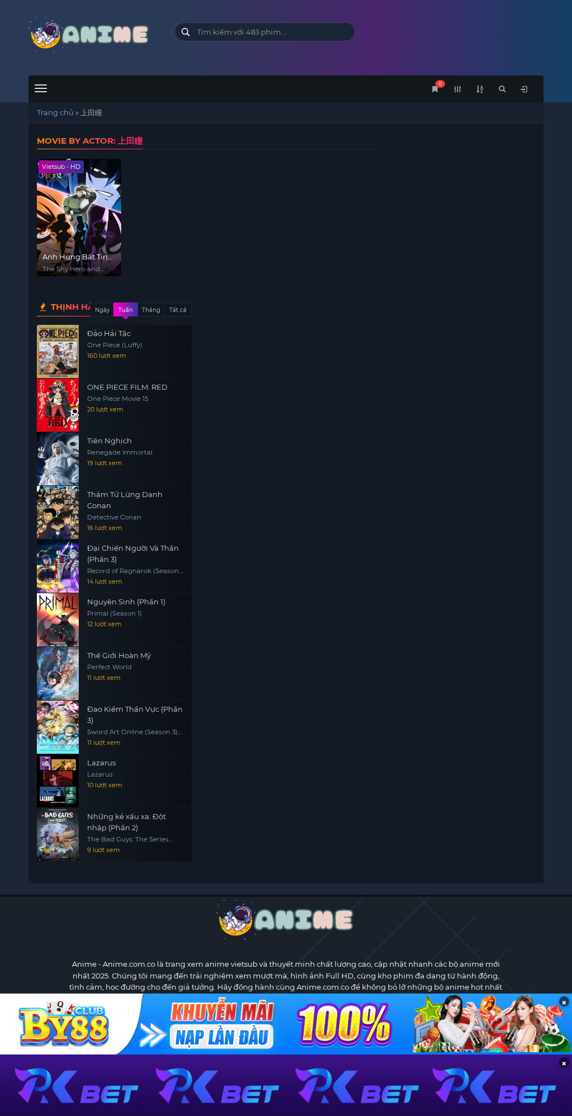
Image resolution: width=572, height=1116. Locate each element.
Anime (84, 963)
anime (92, 35)
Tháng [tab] (151, 310)
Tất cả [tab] (178, 310)
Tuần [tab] (125, 310)
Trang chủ (55, 112)
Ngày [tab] (102, 310)
